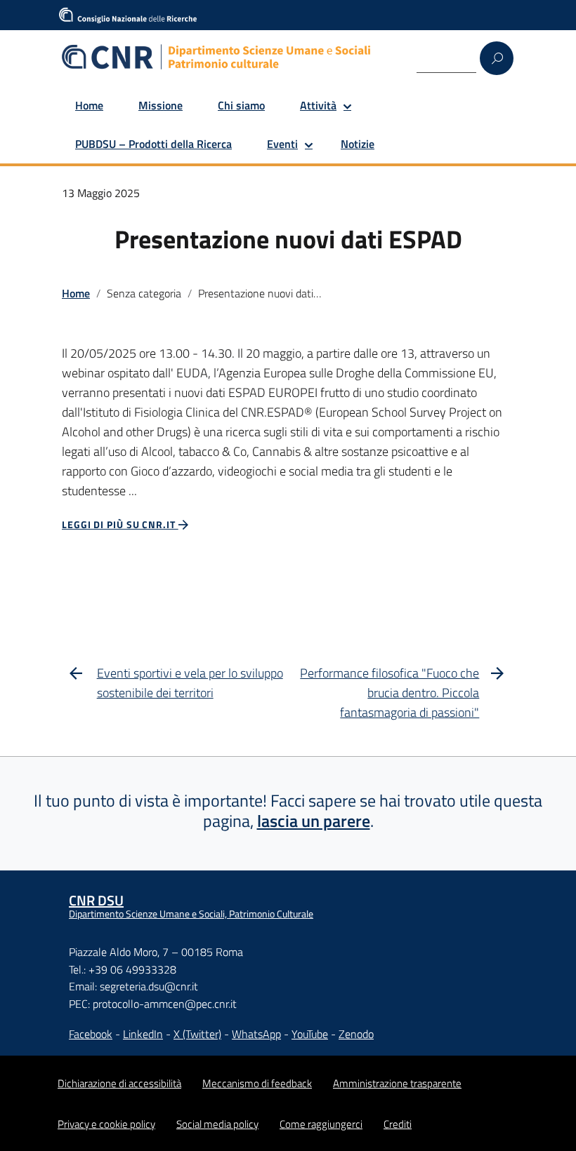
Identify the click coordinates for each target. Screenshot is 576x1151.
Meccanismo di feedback (257, 1083)
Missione (160, 105)
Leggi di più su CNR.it (120, 524)
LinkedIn (143, 1033)
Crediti (398, 1124)
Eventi (282, 143)
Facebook (90, 1033)
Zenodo (356, 1033)
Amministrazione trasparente (397, 1083)
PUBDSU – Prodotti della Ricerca (153, 143)
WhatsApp (256, 1033)
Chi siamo (241, 105)
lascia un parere (313, 820)
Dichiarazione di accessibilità (119, 1083)
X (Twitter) (197, 1033)
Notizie (357, 143)
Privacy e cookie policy (106, 1124)
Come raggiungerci (321, 1124)
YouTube (310, 1033)
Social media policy (217, 1124)
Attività (318, 105)
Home (89, 105)
